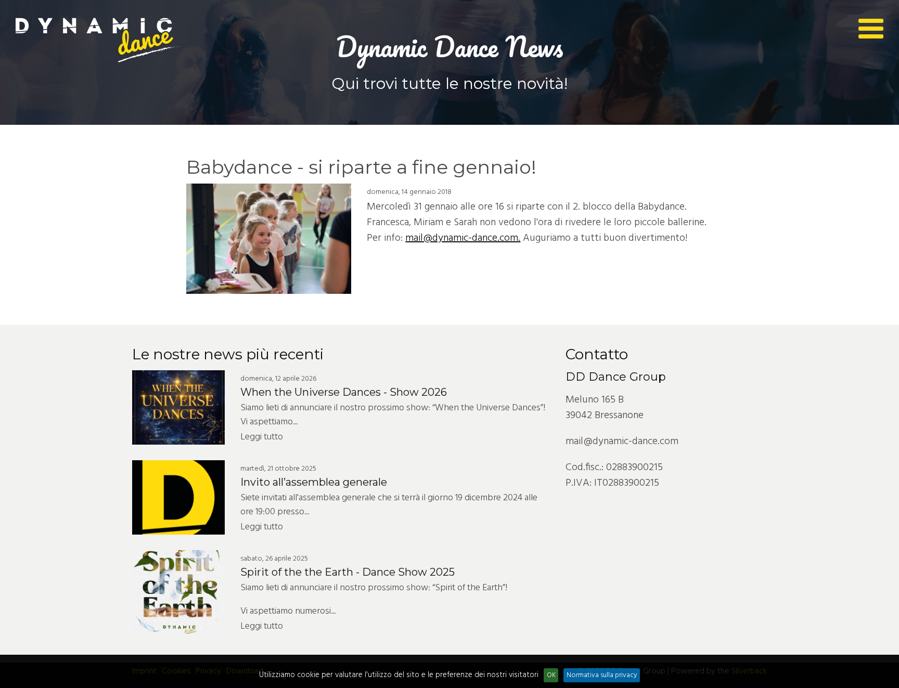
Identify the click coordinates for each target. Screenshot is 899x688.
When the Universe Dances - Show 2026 (343, 392)
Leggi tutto (261, 437)
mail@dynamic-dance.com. (462, 238)
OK (551, 675)
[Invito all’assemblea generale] (178, 497)
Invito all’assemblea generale (313, 482)
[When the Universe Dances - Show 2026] (178, 407)
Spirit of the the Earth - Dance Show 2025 (347, 572)
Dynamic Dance (99, 40)
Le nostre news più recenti (228, 354)
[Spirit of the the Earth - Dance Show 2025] (178, 592)
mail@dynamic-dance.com (622, 441)
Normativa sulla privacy (602, 675)
